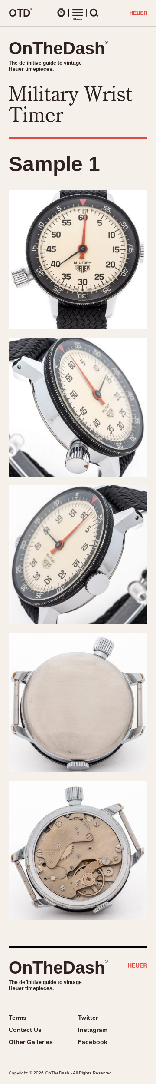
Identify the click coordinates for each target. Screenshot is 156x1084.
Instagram (92, 1029)
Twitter (88, 1017)
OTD (20, 12)
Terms (17, 1017)
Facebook (92, 1041)
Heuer (137, 966)
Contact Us (25, 1029)
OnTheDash (58, 48)
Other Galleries (31, 1041)
